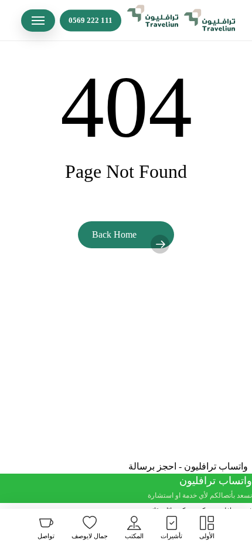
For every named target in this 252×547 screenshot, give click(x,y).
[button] (38, 20)
